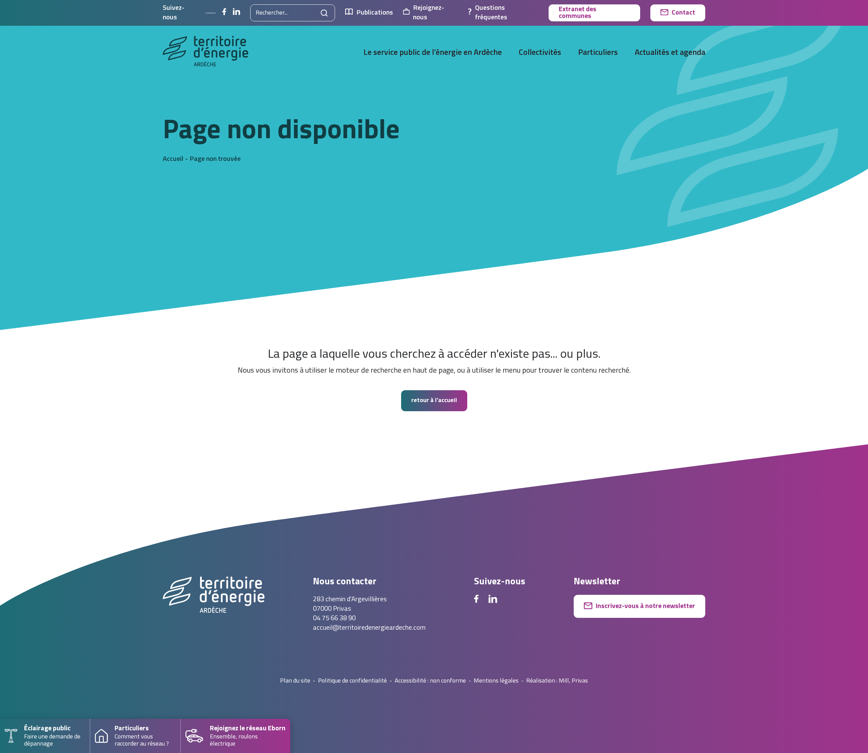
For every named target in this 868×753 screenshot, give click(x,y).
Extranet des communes (577, 13)
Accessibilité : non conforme (430, 681)
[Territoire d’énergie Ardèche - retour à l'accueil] (205, 53)
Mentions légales (496, 681)
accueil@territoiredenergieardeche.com (369, 628)
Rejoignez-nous (428, 13)
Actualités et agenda (670, 53)
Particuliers (598, 53)
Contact (683, 12)
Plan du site (295, 681)
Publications (374, 12)
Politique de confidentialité (352, 681)
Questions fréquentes (491, 13)
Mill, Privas (573, 681)
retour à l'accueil (434, 400)
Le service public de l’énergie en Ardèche (432, 53)
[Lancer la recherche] (324, 13)
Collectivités (540, 53)
